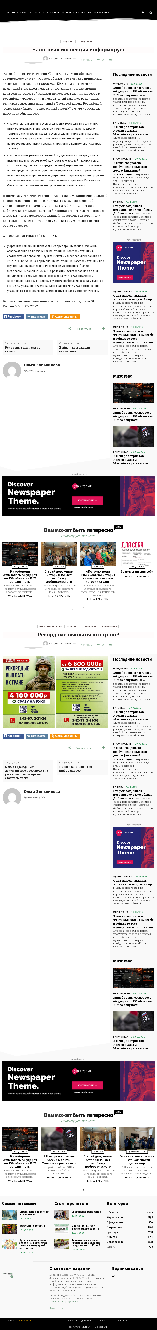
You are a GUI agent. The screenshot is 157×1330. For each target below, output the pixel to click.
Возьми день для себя (137, 571)
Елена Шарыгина (59, 596)
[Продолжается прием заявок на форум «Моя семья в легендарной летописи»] (9, 1244)
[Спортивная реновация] (61, 1215)
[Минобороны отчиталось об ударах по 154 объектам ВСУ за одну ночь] (133, 393)
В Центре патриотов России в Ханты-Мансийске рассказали (130, 130)
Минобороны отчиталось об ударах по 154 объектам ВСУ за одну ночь (133, 91)
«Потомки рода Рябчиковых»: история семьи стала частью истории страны (98, 577)
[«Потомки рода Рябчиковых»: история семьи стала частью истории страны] (98, 554)
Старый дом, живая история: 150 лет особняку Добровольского (132, 209)
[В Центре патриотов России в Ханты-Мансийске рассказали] (133, 436)
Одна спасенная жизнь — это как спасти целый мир (132, 297)
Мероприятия (121, 327)
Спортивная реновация (86, 1211)
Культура (118, 202)
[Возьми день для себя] (137, 554)
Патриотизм (119, 123)
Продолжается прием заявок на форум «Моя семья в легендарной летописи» (33, 1244)
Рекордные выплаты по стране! (22, 349)
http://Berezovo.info (34, 371)
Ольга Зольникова (64, 59)
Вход (52, 1308)
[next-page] (82, 608)
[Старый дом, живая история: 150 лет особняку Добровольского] (59, 554)
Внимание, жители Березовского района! (85, 1227)
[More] (103, 328)
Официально (86, 41)
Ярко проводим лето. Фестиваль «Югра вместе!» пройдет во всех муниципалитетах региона (133, 337)
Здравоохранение (123, 292)
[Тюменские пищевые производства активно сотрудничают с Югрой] (61, 1244)
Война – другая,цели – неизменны (76, 349)
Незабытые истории (32, 1225)
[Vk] (113, 1276)
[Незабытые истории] (9, 1229)
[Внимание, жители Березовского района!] (61, 1229)
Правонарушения (122, 159)
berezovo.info (25, 1320)
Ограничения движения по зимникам (34, 1213)
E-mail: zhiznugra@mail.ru (64, 1301)
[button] (151, 13)
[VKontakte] (143, 12)
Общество (68, 41)
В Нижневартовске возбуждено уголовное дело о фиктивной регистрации (130, 168)
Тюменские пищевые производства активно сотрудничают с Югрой (86, 1243)
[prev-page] (73, 608)
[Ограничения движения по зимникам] (9, 1215)
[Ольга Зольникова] (46, 58)
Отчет (61, 1308)
